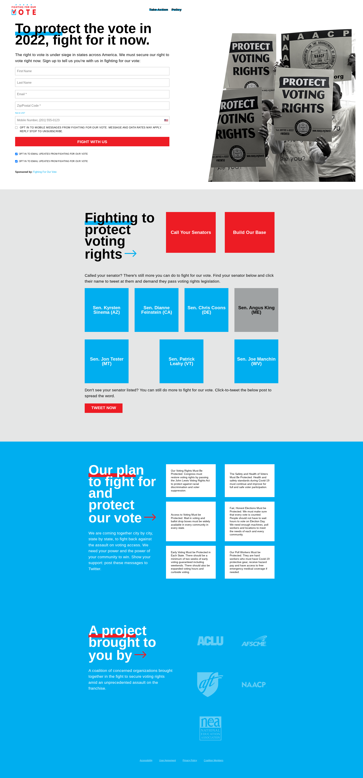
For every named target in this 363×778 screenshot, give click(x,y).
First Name (24, 69)
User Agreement (167, 760)
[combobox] (166, 120)
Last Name (23, 80)
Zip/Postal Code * (28, 103)
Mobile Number (26, 118)
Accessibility (146, 760)
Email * (21, 92)
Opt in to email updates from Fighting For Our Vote (53, 154)
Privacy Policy (190, 760)
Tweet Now (103, 408)
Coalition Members (213, 760)
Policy (176, 10)
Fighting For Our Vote (45, 171)
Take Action (158, 10)
